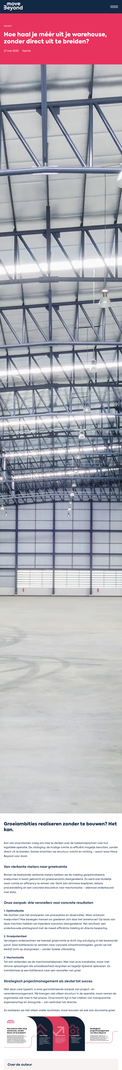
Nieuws (8, 26)
